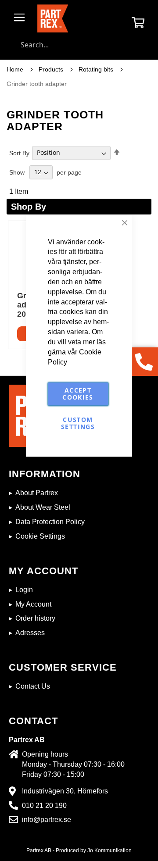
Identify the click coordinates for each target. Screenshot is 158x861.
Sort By (19, 152)
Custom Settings (78, 423)
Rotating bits (97, 69)
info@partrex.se (46, 819)
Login (24, 589)
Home (16, 69)
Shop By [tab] (28, 206)
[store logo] (52, 18)
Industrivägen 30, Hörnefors (65, 791)
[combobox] (79, 44)
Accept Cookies (77, 394)
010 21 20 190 (44, 805)
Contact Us (32, 686)
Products (52, 69)
